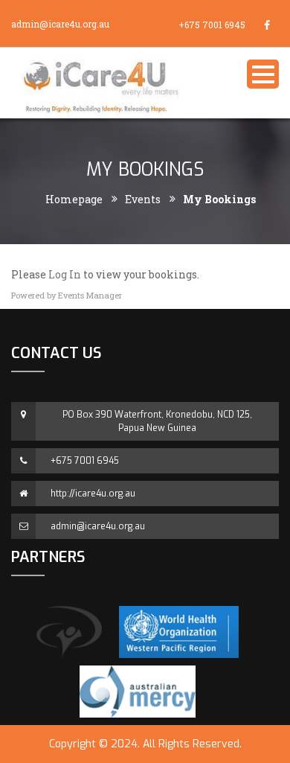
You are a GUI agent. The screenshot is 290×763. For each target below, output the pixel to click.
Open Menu (263, 74)
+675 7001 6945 (211, 25)
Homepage (74, 199)
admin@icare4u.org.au (60, 24)
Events (143, 199)
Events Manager (90, 295)
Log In (64, 274)
